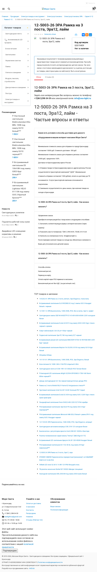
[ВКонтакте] (83, 34)
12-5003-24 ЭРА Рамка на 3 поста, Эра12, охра (56, 452)
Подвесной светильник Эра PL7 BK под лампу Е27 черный (60, 335)
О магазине (30, 507)
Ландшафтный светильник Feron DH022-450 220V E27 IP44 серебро (63, 402)
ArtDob (32, 568)
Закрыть (91, 3)
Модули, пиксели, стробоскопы (12, 79)
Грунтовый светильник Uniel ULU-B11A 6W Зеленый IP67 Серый (62, 390)
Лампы (8, 66)
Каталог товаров (13, 28)
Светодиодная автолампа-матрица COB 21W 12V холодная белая (63, 427)
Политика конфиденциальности (50, 562)
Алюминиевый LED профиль (13, 41)
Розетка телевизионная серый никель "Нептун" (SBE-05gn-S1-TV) (62, 436)
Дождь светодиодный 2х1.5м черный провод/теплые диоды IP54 (63, 381)
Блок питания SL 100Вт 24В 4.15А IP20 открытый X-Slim (59, 364)
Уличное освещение (13, 72)
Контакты (30, 510)
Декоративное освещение (15, 87)
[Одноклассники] (86, 34)
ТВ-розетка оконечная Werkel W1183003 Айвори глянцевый (60, 469)
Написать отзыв (50, 34)
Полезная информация (59, 510)
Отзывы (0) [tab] (49, 77)
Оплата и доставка (33, 503)
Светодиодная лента (13, 34)
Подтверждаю (10, 550)
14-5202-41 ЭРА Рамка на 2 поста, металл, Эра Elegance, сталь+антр (64, 299)
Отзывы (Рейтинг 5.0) (34, 520)
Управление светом (13, 61)
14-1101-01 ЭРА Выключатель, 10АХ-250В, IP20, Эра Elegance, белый (64, 360)
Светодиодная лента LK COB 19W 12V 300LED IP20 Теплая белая (62, 369)
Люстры (8, 93)
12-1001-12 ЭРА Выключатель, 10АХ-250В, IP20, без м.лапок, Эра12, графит (66, 311)
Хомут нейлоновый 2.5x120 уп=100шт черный (55, 331)
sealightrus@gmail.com (13, 517)
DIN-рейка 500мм (45, 355)
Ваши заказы (55, 506)
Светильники (10, 55)
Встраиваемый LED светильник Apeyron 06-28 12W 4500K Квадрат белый (65, 440)
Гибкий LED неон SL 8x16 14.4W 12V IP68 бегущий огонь (59, 465)
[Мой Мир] (90, 34)
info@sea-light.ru (82, 98)
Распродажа (31, 513)
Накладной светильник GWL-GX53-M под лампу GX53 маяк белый (63, 474)
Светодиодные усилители (13, 212)
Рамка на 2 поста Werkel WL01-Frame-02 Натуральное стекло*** (62, 385)
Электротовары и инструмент (12, 100)
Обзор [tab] (38, 77)
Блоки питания (11, 49)
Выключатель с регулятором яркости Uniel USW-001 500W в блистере (64, 431)
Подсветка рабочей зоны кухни (16, 222)
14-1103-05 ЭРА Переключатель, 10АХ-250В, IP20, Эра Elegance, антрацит (65, 422)
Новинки (29, 517)
